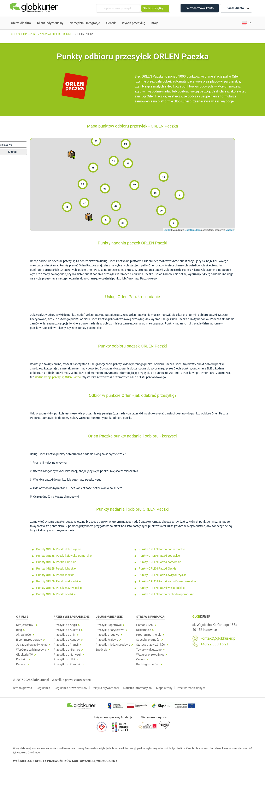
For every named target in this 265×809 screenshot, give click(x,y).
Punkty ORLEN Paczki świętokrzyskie (162, 575)
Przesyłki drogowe (107, 635)
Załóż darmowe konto (200, 8)
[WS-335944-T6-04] (71, 154)
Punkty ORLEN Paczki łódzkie (55, 575)
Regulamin (43, 687)
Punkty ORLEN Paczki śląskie (157, 568)
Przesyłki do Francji (66, 645)
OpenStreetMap (193, 229)
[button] (247, 23)
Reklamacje (143, 630)
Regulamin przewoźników (70, 687)
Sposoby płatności (148, 640)
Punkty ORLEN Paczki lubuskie (56, 568)
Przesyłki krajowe (107, 640)
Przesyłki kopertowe (109, 625)
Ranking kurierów (147, 664)
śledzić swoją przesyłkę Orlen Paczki (58, 377)
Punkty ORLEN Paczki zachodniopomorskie (166, 594)
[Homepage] (34, 8)
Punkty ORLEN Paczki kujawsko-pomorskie (64, 555)
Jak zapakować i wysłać (31, 645)
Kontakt (21, 659)
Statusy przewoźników (150, 645)
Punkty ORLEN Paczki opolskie (56, 594)
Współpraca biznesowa (31, 649)
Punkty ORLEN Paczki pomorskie (160, 562)
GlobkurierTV (24, 654)
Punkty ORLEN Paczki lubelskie (56, 562)
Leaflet (167, 229)
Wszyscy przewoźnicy (150, 654)
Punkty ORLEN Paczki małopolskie (58, 581)
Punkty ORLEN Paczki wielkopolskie (161, 587)
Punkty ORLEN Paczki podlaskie (159, 555)
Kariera (20, 664)
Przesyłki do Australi (67, 630)
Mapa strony (164, 687)
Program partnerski (148, 635)
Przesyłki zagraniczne (71, 616)
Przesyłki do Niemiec (67, 649)
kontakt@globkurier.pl (218, 638)
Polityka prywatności (105, 687)
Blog (19, 630)
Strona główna (22, 687)
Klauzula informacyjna (137, 687)
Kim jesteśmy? (25, 625)
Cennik (111, 23)
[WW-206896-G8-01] (88, 217)
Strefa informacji (150, 616)
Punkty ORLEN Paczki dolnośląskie (58, 549)
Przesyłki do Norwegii (67, 654)
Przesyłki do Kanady (67, 640)
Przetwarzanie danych (191, 687)
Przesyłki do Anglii (65, 625)
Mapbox (230, 229)
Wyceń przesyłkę (133, 23)
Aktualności (23, 635)
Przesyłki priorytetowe (110, 630)
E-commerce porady (29, 640)
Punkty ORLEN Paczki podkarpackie (162, 549)
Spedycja (101, 649)
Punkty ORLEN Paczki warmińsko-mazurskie (167, 581)
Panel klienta (235, 8)
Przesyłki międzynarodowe (113, 645)
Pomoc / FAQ (144, 625)
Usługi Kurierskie (109, 616)
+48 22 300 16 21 (214, 644)
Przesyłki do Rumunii (67, 664)
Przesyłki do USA (64, 659)
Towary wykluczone (148, 649)
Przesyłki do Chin (65, 635)
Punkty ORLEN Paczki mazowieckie (59, 587)
